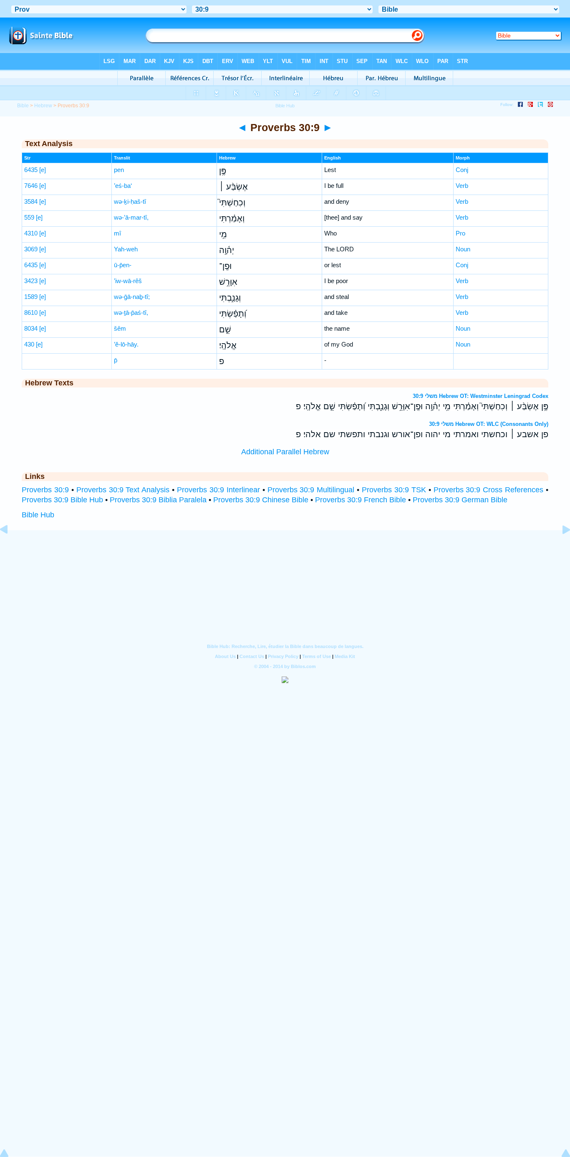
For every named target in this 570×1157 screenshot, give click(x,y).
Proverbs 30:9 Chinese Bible (260, 500)
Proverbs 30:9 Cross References (489, 490)
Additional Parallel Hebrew (285, 452)
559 (29, 217)
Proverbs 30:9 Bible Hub (62, 500)
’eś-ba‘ (123, 185)
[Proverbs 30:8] (10, 548)
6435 (31, 169)
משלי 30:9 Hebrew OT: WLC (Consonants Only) (488, 424)
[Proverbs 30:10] (559, 548)
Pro (460, 233)
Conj (462, 169)
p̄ (115, 360)
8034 (31, 328)
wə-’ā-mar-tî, (131, 217)
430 (29, 344)
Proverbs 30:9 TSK (394, 490)
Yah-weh (126, 249)
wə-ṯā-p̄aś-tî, (131, 312)
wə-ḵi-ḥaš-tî (130, 201)
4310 (31, 233)
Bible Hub (38, 515)
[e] (42, 169)
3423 (31, 280)
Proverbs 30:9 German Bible (460, 500)
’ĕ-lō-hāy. (126, 344)
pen (119, 169)
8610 (31, 312)
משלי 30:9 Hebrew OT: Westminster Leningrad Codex (480, 396)
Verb (462, 185)
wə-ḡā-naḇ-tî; (132, 296)
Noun (463, 249)
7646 (31, 185)
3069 (31, 249)
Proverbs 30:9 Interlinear (218, 490)
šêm (120, 328)
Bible (23, 106)
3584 (31, 201)
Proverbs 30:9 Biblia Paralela (158, 500)
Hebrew (43, 106)
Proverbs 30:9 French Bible (360, 500)
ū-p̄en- (122, 264)
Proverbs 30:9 (45, 490)
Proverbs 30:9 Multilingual (311, 490)
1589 (31, 296)
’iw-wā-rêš (128, 280)
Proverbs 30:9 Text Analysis (123, 490)
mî (117, 233)
